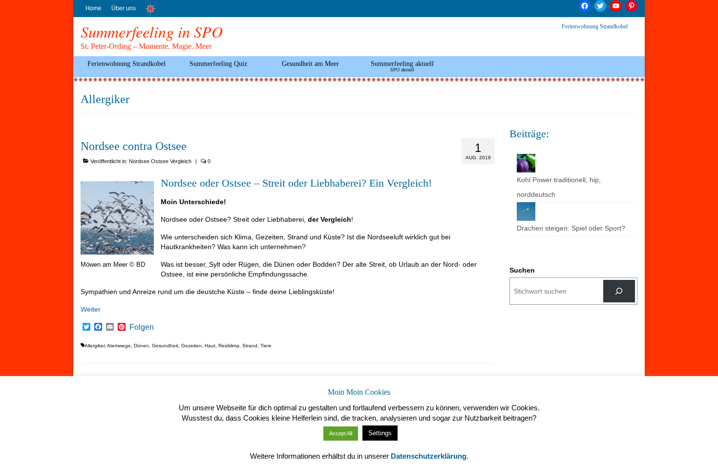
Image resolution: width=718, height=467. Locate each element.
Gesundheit (165, 345)
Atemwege (119, 345)
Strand (249, 345)
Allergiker (94, 345)
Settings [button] (380, 433)
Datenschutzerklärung (428, 456)
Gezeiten (191, 345)
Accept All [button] (340, 433)
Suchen (522, 270)
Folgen (141, 327)
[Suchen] (619, 291)
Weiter (91, 309)
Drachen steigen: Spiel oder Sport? (571, 228)
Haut (210, 345)
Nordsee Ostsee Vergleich (160, 161)
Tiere (266, 345)
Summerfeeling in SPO (152, 31)
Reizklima (228, 345)
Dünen (141, 345)
